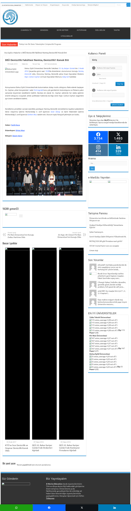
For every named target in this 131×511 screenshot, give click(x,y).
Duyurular (65, 5)
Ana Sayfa (8, 52)
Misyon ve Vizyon (41, 5)
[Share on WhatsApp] (16, 507)
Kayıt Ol (102, 83)
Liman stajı (93, 250)
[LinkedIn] (111, 5)
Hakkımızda (29, 5)
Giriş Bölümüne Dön (99, 101)
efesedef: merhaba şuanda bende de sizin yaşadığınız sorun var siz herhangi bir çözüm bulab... (112, 267)
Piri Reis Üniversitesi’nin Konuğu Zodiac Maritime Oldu (21, 235)
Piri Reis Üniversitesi (98, 335)
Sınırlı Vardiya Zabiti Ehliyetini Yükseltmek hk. (107, 236)
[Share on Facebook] (49, 507)
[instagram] (113, 5)
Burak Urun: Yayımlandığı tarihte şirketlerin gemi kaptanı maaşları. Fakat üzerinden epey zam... (111, 275)
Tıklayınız (50, 498)
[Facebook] (106, 5)
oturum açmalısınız (43, 465)
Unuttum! (95, 83)
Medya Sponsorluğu (78, 5)
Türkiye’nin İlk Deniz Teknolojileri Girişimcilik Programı (40, 44)
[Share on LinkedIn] (114, 507)
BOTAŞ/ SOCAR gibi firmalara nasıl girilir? (105, 241)
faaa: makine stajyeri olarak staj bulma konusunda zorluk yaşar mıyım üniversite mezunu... (112, 301)
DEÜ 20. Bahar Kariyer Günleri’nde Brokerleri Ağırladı (42, 447)
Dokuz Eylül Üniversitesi (99, 354)
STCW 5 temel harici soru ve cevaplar (104, 246)
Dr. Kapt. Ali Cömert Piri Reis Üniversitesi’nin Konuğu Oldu (69, 235)
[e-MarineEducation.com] (10, 17)
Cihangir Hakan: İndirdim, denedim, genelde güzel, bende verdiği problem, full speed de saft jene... (112, 284)
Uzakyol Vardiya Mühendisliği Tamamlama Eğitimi (106, 226)
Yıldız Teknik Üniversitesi (100, 317)
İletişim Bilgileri (93, 5)
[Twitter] (108, 5)
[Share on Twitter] (82, 507)
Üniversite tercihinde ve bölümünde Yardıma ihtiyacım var (107, 219)
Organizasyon (54, 5)
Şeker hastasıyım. (96, 232)
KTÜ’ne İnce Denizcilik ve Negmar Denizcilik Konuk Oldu (16, 448)
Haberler (17, 52)
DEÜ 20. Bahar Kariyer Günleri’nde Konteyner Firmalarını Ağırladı (69, 447)
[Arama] (128, 5)
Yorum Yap (36, 64)
